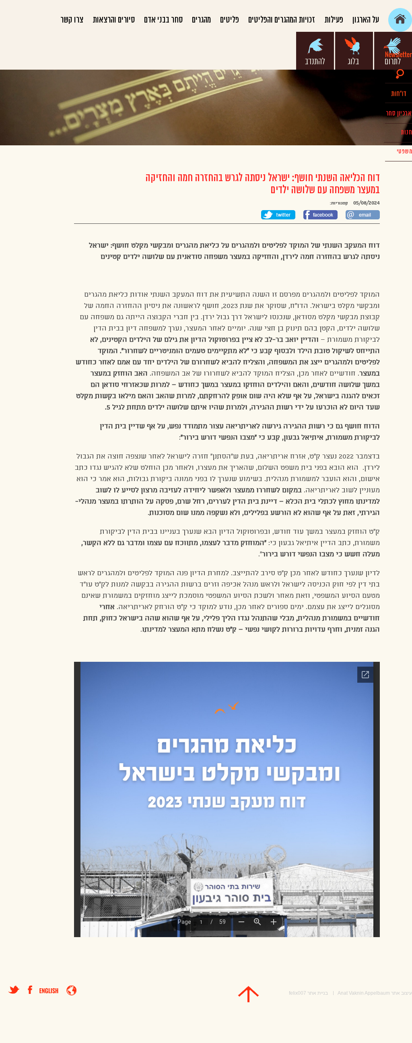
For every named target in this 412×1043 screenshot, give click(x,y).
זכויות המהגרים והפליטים (281, 20)
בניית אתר (317, 993)
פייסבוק (33, 989)
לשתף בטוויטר (278, 214)
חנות (406, 132)
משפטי (404, 151)
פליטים (229, 20)
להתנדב (315, 51)
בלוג (354, 51)
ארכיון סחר (398, 113)
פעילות (333, 20)
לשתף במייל (363, 214)
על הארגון (365, 20)
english (48, 990)
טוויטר (14, 989)
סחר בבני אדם (163, 20)
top (248, 994)
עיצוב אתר (401, 993)
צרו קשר (71, 20)
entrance (71, 990)
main (400, 20)
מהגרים (201, 20)
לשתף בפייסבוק (320, 214)
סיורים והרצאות (114, 20)
